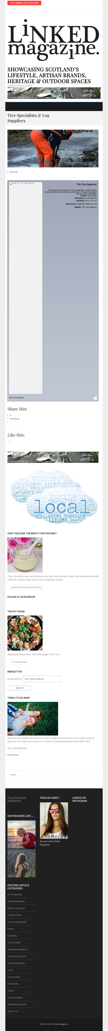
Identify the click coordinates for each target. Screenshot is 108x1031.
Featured (12, 936)
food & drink (14, 943)
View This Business (16, 398)
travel (10, 991)
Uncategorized (15, 998)
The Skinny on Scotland (24, 3)
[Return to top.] (95, 398)
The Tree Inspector (89, 207)
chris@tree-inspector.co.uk (86, 204)
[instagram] (11, 8)
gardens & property (17, 949)
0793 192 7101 (91, 201)
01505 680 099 (91, 198)
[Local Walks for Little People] (21, 847)
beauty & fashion (16, 908)
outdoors (12, 984)
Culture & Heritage (16, 922)
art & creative (14, 894)
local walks (13, 977)
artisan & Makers (16, 901)
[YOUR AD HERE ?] (54, 838)
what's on (12, 1011)
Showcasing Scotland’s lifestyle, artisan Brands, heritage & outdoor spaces (49, 75)
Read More (13, 755)
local (10, 970)
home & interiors (16, 963)
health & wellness (16, 956)
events (11, 929)
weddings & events (17, 1004)
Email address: (15, 679)
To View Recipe (19, 662)
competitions (14, 915)
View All (14, 172)
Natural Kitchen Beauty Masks (26, 587)
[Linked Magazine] (21, 876)
